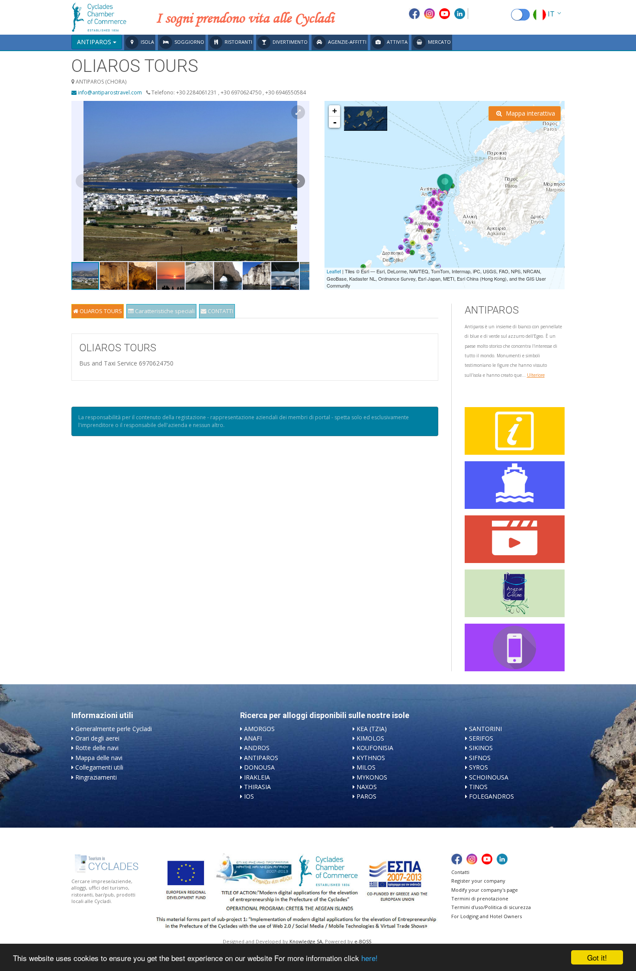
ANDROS (257, 748)
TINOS (478, 787)
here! (369, 957)
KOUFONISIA (375, 748)
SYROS (478, 767)
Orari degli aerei (97, 738)
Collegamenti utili (99, 767)
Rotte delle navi (97, 748)
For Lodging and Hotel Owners (486, 916)
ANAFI (253, 738)
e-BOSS (362, 941)
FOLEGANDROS (491, 796)
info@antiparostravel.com (109, 92)
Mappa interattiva (529, 113)
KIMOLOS (370, 738)
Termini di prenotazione (479, 898)
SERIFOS (481, 738)
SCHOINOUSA (488, 777)
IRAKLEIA (257, 777)
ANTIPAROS (261, 758)
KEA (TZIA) (372, 729)
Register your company (478, 880)
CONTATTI (219, 311)
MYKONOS (372, 777)
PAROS (366, 796)
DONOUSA (259, 767)
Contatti (460, 872)
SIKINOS (481, 748)
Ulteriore (536, 375)
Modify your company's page (484, 890)
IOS (249, 796)
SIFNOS (480, 758)
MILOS (366, 767)
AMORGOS (259, 729)
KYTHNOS (371, 758)
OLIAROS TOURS (100, 311)
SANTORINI (485, 729)
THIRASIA (257, 787)
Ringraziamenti (96, 777)
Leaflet (334, 271)
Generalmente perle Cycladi (113, 729)
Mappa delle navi (98, 758)
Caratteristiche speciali (164, 311)
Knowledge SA (305, 941)
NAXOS (367, 787)
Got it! (597, 957)
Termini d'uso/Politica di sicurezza (491, 907)
